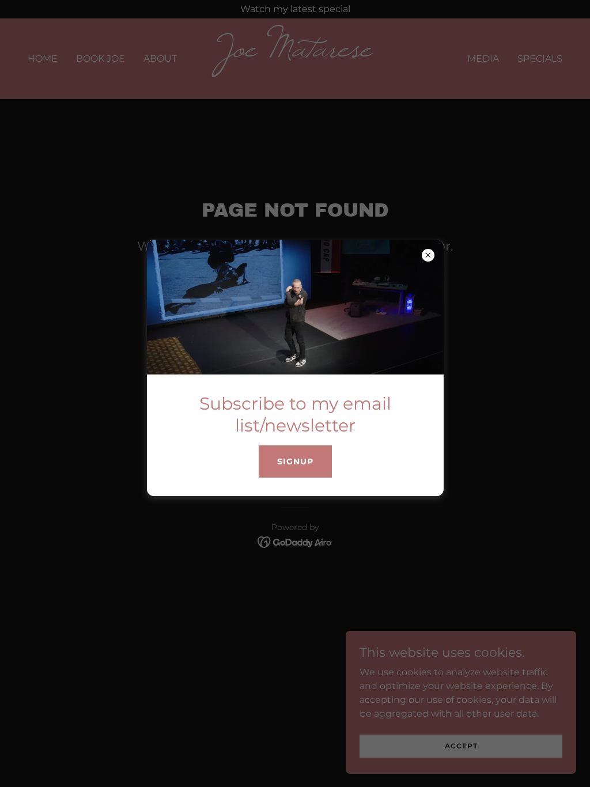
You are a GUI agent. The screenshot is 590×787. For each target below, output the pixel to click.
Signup (295, 461)
